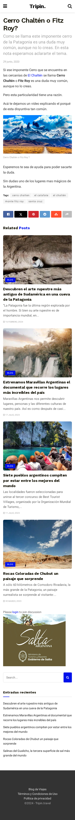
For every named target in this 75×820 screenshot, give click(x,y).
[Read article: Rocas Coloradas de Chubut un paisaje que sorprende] (37, 544)
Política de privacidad (37, 798)
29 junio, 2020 (11, 61)
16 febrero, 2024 (14, 322)
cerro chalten (21, 195)
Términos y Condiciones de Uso (38, 793)
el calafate (41, 195)
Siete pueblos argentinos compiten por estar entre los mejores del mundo (35, 480)
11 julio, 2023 (12, 513)
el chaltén (59, 195)
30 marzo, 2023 (13, 601)
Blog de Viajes (37, 789)
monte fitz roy (14, 201)
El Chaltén (35, 75)
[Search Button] (70, 6)
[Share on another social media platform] (67, 214)
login (15, 612)
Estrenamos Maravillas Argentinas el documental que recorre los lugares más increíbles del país (36, 387)
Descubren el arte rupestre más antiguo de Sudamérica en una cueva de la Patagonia (36, 294)
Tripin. (37, 6)
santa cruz (35, 201)
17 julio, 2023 (12, 415)
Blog (10, 280)
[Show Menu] (5, 6)
